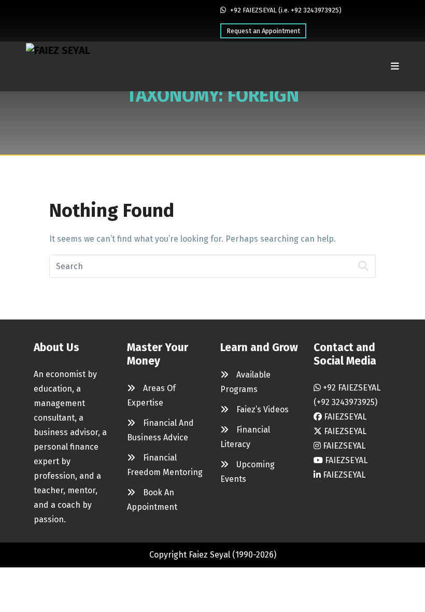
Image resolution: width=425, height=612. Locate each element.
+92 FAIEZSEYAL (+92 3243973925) (347, 395)
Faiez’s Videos (262, 409)
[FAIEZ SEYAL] (58, 66)
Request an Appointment (263, 31)
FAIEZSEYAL (344, 417)
